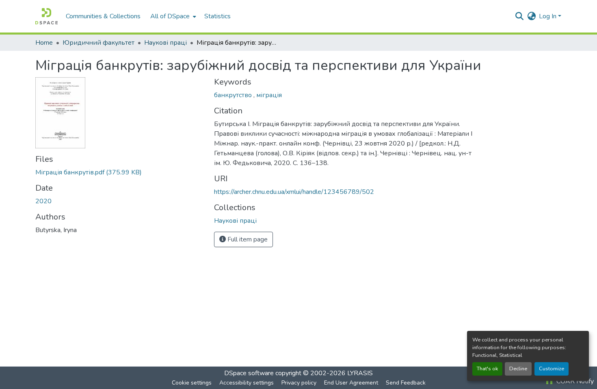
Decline (518, 368)
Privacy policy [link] (298, 383)
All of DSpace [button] (170, 16)
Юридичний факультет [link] (98, 42)
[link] (119, 172)
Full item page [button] (247, 239)
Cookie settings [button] (192, 383)
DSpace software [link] (249, 373)
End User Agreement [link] (351, 383)
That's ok (487, 368)
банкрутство (233, 95)
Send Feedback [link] (406, 383)
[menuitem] (172, 16)
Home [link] (44, 42)
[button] (46, 16)
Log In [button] (548, 16)
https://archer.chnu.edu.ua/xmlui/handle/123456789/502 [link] (294, 191)
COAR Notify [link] (574, 381)
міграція (269, 95)
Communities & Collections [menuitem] (103, 16)
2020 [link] (43, 201)
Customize (551, 368)
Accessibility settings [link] (246, 383)
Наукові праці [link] (165, 42)
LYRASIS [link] (360, 373)
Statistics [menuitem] (217, 16)
